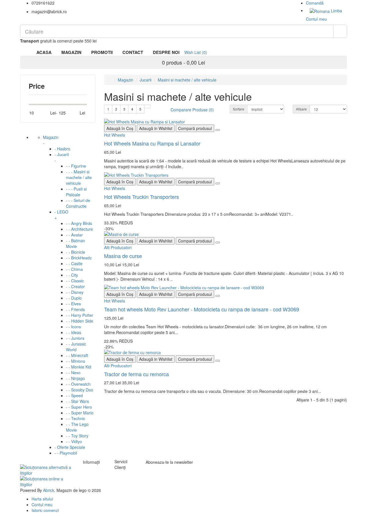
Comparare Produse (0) (192, 109)
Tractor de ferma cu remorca (136, 374)
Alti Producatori (118, 247)
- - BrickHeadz (79, 258)
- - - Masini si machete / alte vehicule (79, 177)
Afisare (301, 108)
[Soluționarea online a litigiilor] (47, 481)
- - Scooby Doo (79, 390)
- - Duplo (74, 298)
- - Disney (74, 292)
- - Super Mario (79, 413)
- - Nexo (73, 372)
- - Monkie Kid (78, 367)
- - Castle (74, 263)
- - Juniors (75, 338)
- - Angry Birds (79, 223)
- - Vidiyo (74, 441)
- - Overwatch (78, 384)
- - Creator (75, 286)
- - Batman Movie (75, 243)
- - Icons (73, 326)
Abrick (48, 490)
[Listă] (147, 106)
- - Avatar (74, 235)
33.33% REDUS (118, 223)
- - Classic (75, 281)
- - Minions (75, 361)
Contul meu (42, 504)
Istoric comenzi (45, 510)
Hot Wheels (114, 135)
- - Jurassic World (76, 346)
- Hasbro (62, 149)
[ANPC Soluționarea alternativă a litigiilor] (47, 469)
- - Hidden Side (79, 321)
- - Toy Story (77, 436)
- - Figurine (76, 166)
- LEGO (61, 214)
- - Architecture (79, 229)
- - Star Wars (77, 401)
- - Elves (73, 304)
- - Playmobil (65, 453)
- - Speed (74, 395)
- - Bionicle (75, 252)
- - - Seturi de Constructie (78, 203)
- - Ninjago (75, 378)
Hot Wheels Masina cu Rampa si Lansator (152, 143)
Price (37, 86)
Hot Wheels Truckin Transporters (141, 196)
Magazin (50, 140)
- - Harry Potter (79, 315)
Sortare (238, 108)
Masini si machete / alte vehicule (187, 80)
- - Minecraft (77, 355)
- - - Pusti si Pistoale (76, 191)
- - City (72, 275)
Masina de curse (123, 255)
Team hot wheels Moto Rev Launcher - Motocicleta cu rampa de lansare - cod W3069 (201, 309)
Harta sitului (42, 499)
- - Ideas (73, 332)
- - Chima (74, 269)
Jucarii (145, 80)
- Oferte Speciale (69, 447)
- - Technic (75, 418)
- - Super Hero (79, 407)
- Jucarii (61, 157)
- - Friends (75, 309)
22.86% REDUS (118, 341)
